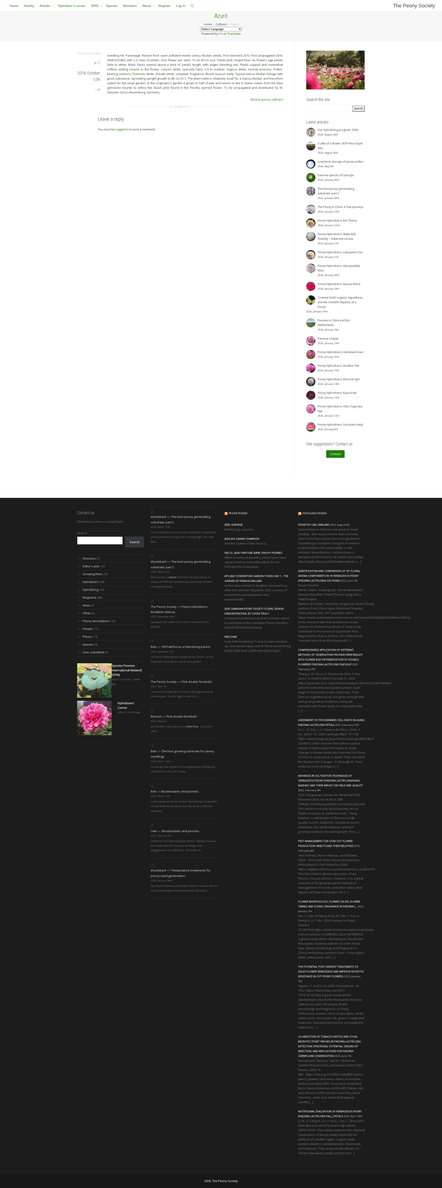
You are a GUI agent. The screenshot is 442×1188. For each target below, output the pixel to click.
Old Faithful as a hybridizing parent (185, 647)
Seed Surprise (233, 524)
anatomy (265, 69)
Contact (335, 454)
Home (14, 6)
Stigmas (231, 69)
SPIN (95, 6)
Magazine (89, 597)
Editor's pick (91, 566)
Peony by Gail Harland (313, 524)
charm (173, 577)
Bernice (156, 716)
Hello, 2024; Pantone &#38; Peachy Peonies (253, 552)
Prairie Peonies (238, 513)
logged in (122, 129)
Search (82, 533)
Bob (153, 647)
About (147, 6)
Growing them (92, 574)
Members (130, 6)
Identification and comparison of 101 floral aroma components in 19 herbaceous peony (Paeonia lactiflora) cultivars (329, 575)
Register (164, 6)
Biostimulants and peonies (180, 791)
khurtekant (158, 517)
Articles (45, 6)
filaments (138, 74)
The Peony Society (414, 6)
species (88, 644)
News (86, 605)
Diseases (89, 558)
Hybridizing (90, 590)
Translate (234, 34)
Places (87, 636)
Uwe (154, 831)
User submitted (93, 652)
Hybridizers (91, 582)
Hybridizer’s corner (71, 6)
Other (87, 613)
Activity (29, 6)
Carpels (166, 69)
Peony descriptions (96, 621)
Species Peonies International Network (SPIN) (127, 670)
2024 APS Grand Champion (241, 538)
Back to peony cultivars (267, 99)
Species (111, 6)
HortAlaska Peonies (314, 513)
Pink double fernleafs (197, 682)
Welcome (230, 636)
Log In (180, 6)
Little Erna (192, 726)
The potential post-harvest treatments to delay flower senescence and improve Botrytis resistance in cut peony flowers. (330, 971)
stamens (125, 74)
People (88, 629)
